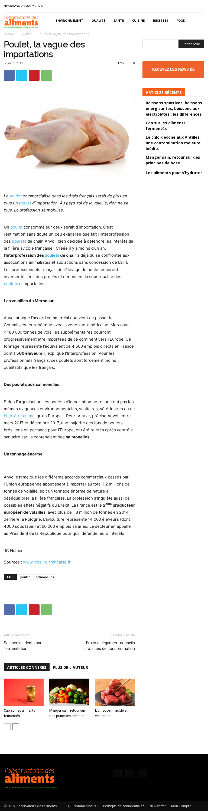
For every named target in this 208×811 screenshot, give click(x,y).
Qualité (98, 20)
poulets (19, 241)
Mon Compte (181, 806)
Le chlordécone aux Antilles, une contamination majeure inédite (173, 143)
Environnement (69, 20)
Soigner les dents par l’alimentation (22, 645)
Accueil (9, 34)
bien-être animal (19, 415)
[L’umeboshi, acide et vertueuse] (115, 692)
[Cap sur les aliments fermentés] (24, 692)
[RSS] (191, 6)
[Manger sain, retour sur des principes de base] (69, 692)
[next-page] (15, 726)
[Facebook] (182, 6)
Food (181, 20)
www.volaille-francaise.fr (47, 562)
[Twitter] (200, 6)
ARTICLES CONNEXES (26, 667)
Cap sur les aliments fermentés (166, 125)
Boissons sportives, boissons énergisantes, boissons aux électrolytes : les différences (174, 108)
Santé (118, 20)
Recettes (160, 20)
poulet (15, 195)
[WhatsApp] (46, 75)
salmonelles (45, 577)
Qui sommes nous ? (83, 806)
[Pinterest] (34, 75)
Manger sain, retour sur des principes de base (173, 160)
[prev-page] (7, 726)
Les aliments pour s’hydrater (174, 172)
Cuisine (138, 20)
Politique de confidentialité (123, 806)
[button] (197, 20)
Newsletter (158, 806)
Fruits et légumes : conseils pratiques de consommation (109, 645)
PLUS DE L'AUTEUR (70, 667)
